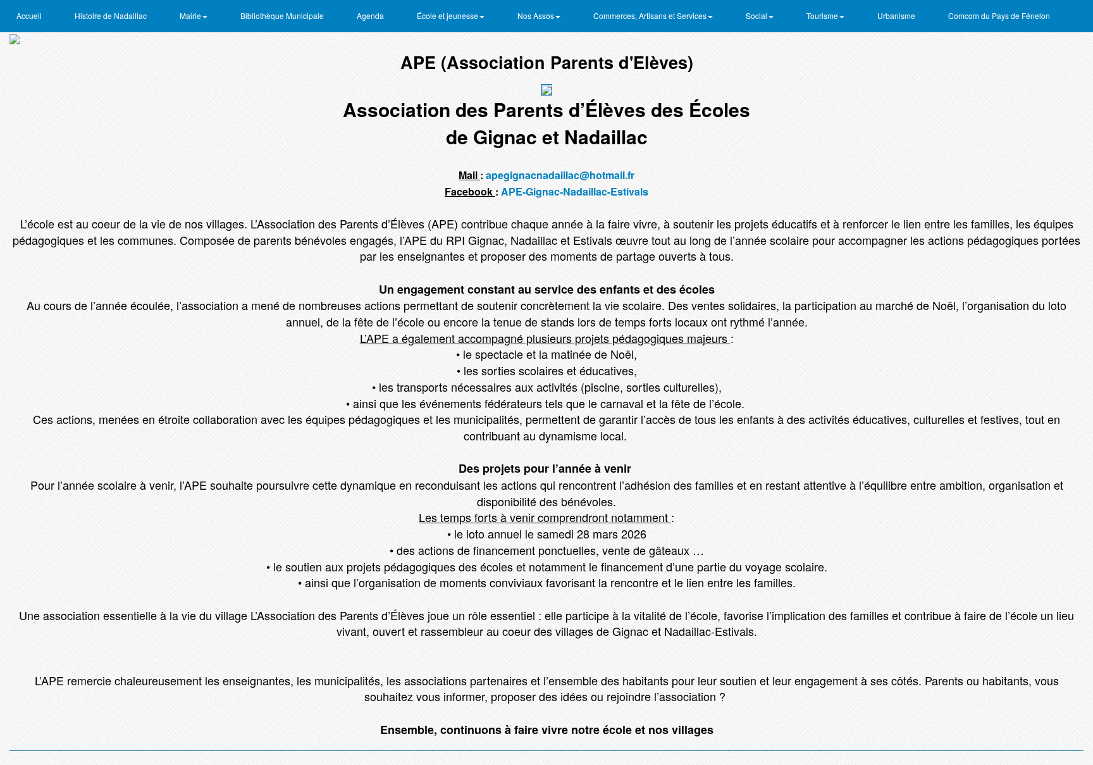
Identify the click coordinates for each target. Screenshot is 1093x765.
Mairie (191, 15)
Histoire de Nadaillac (111, 15)
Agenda (370, 15)
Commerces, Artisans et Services (650, 15)
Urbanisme (896, 15)
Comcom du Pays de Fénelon (999, 15)
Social (757, 15)
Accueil (29, 15)
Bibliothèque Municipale (282, 15)
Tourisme (823, 15)
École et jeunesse (448, 15)
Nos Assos (536, 15)
